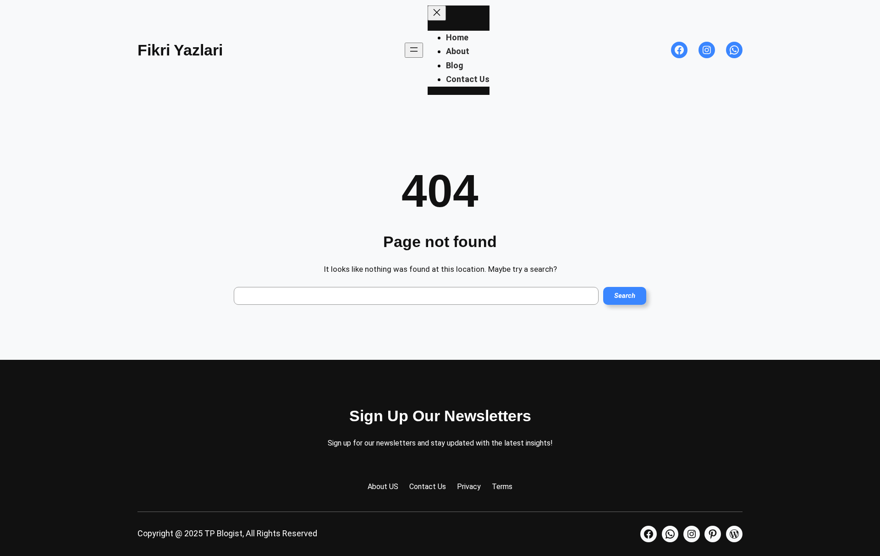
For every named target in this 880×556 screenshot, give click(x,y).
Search (624, 296)
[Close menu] (437, 13)
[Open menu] (414, 50)
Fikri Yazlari (180, 50)
